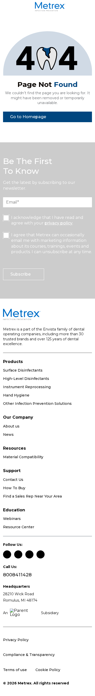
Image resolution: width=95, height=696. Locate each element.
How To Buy (14, 488)
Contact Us (13, 479)
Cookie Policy (47, 670)
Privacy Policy (16, 640)
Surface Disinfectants (23, 370)
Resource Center (18, 527)
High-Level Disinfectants (26, 378)
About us (11, 426)
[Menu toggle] (12, 8)
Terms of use (15, 670)
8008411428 (17, 575)
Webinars (12, 518)
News (8, 434)
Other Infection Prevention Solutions (37, 403)
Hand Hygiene (16, 395)
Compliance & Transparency (29, 654)
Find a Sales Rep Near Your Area (32, 496)
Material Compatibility (23, 457)
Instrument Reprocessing (27, 387)
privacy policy (58, 223)
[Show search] (86, 8)
